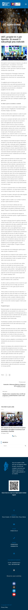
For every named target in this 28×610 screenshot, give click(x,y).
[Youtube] (14, 594)
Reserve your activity (14, 576)
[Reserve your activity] (14, 569)
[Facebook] (6, 375)
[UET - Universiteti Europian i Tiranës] (6, 4)
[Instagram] (14, 587)
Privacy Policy (4, 607)
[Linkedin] (14, 591)
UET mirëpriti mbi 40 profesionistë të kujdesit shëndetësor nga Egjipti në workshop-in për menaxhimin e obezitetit (13, 429)
